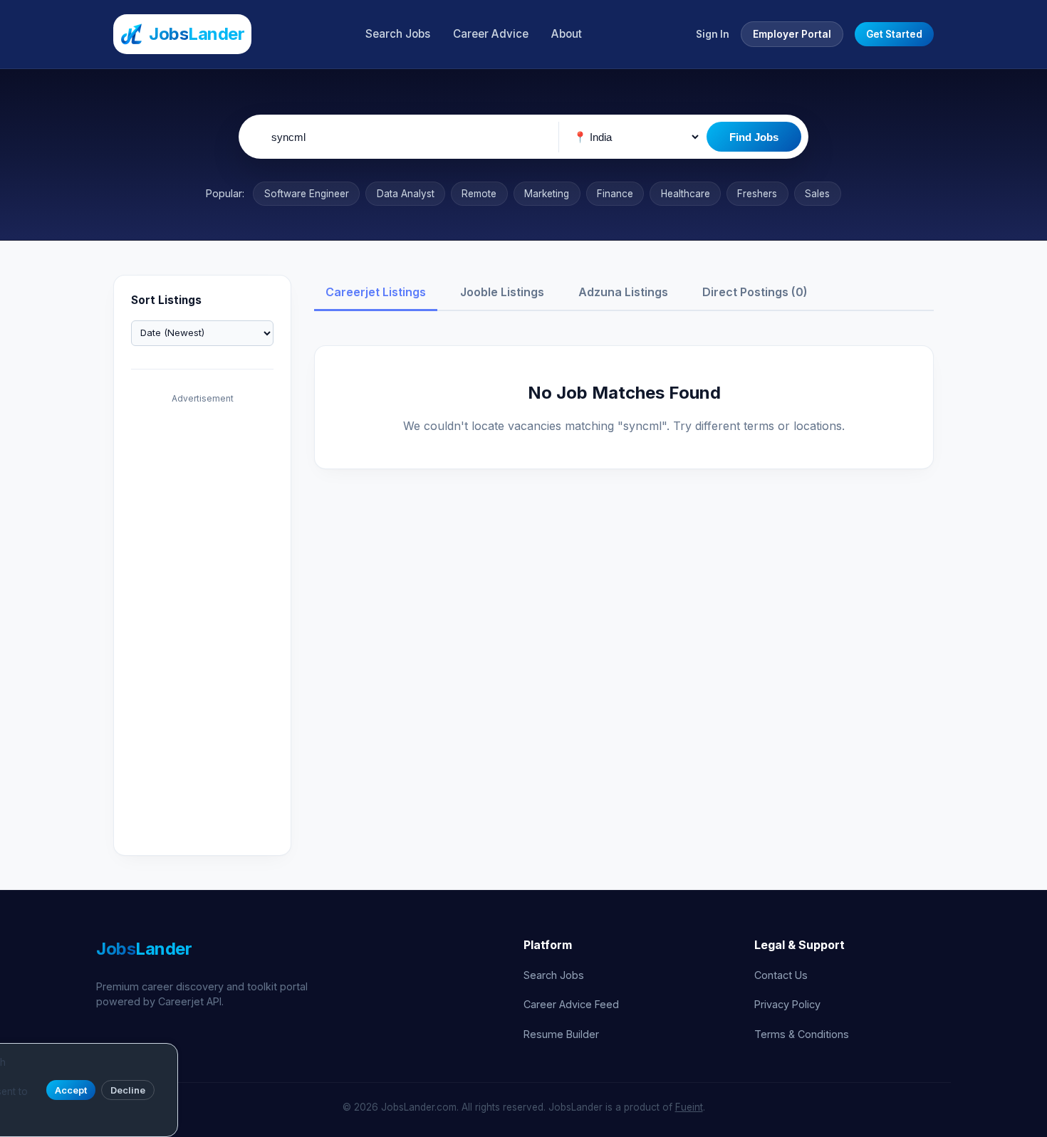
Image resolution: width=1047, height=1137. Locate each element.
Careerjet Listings (375, 292)
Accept (71, 1090)
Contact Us (781, 975)
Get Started (894, 34)
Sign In (712, 34)
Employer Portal (792, 34)
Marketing (546, 193)
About (566, 34)
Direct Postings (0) (755, 292)
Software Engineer (306, 193)
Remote (479, 193)
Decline (127, 1090)
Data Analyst (405, 193)
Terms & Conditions (801, 1034)
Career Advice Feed (571, 1004)
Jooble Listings (502, 292)
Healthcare (685, 193)
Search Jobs (397, 34)
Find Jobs (753, 137)
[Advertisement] (202, 624)
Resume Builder (561, 1034)
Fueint (689, 1107)
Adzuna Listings (623, 292)
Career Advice (490, 34)
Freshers (757, 193)
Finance (615, 193)
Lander (144, 948)
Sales (817, 193)
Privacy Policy (787, 1004)
